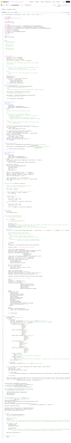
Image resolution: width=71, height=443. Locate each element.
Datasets (37, 1)
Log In (64, 1)
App (55, 5)
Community (65, 5)
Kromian (9, 5)
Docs (54, 1)
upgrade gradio (10, 12)
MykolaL (4, 12)
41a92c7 (16, 12)
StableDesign (15, 5)
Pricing (57, 1)
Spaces (42, 1)
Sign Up (68, 1)
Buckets (48, 1)
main (4, 9)
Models (31, 1)
